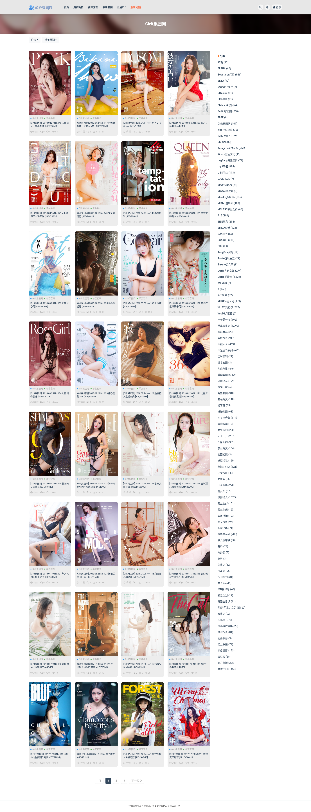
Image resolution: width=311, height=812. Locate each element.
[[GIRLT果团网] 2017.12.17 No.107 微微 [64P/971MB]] (96, 714)
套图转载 (223, 454)
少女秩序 (223, 472)
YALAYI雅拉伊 (225, 307)
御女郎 (221, 491)
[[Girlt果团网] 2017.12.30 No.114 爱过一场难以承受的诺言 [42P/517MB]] (96, 624)
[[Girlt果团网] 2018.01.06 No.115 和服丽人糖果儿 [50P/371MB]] (142, 534)
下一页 (135, 780)
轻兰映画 (223, 644)
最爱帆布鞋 (224, 540)
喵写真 (221, 405)
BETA (221, 80)
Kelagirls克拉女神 (228, 148)
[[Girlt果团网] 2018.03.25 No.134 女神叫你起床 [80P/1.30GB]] (50, 353)
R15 (220, 215)
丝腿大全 (223, 344)
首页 (66, 7)
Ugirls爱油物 (225, 276)
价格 (33, 39)
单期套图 (107, 7)
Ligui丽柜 (223, 166)
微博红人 (223, 497)
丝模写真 (223, 338)
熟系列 (221, 564)
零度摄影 (223, 650)
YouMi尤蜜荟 (225, 313)
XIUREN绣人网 (226, 301)
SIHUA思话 (224, 227)
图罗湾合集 (224, 417)
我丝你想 (223, 509)
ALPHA (222, 68)
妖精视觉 (223, 460)
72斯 (220, 62)
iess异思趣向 (225, 129)
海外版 (221, 552)
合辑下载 (223, 387)
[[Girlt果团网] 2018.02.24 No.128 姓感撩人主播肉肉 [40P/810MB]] (142, 353)
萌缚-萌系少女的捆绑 (229, 607)
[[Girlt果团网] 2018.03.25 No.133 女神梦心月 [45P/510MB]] (50, 263)
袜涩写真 (223, 632)
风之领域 (223, 662)
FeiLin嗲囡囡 (225, 111)
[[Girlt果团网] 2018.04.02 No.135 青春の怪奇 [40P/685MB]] (96, 263)
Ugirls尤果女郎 (226, 270)
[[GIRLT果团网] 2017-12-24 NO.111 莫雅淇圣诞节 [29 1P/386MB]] (189, 714)
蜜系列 (221, 613)
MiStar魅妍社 (225, 203)
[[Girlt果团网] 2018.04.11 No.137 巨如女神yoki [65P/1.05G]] (142, 83)
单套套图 (50, 118)
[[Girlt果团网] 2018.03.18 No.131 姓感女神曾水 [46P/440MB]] (189, 173)
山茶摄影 (223, 485)
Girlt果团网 (37, 118)
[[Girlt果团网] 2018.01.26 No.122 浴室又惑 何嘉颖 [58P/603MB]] (142, 444)
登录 (278, 7)
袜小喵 (221, 619)
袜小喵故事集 (225, 626)
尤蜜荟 (221, 479)
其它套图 (223, 362)
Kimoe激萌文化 (226, 154)
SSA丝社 (222, 240)
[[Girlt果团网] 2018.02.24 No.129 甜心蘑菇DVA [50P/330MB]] (96, 353)
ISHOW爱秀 (224, 135)
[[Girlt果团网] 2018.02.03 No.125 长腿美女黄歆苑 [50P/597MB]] (50, 444)
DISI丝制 (222, 99)
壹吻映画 (223, 423)
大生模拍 (223, 430)
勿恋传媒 (223, 368)
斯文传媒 (223, 521)
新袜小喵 (223, 528)
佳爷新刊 (223, 356)
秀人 (220, 583)
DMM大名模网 (226, 105)
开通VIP (121, 7)
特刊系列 (223, 577)
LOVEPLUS (224, 178)
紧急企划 (223, 595)
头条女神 (223, 442)
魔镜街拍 (78, 7)
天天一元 (223, 436)
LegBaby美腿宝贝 (228, 160)
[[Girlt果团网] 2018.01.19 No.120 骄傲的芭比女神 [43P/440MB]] (50, 624)
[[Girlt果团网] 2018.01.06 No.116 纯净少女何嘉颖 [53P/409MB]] (142, 624)
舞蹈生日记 (224, 601)
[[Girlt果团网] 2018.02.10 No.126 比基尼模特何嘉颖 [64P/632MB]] (189, 353)
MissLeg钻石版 (226, 197)
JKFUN (222, 142)
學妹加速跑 (224, 466)
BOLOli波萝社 (225, 86)
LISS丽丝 (223, 172)
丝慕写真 (223, 331)
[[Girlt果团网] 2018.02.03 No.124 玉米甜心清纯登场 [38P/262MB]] (189, 444)
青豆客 (221, 656)
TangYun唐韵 (225, 252)
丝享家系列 (224, 325)
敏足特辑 (223, 515)
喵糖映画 (223, 411)
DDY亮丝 (222, 93)
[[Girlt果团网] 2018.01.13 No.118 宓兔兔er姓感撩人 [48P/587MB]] (189, 534)
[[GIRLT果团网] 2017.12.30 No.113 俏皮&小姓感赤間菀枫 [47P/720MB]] (50, 714)
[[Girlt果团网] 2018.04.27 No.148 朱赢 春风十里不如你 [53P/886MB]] (50, 83)
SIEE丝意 (223, 221)
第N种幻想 (223, 589)
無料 (220, 558)
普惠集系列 (224, 534)
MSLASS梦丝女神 (228, 209)
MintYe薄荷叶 (225, 191)
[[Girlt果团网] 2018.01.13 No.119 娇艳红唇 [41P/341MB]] (189, 624)
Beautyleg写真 (226, 74)
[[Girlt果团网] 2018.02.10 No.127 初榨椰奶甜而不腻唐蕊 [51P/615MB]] (96, 444)
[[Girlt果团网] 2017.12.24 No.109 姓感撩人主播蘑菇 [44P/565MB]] (142, 714)
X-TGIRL (222, 295)
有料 (220, 546)
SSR (220, 246)
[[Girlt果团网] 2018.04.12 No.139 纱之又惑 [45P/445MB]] (189, 83)
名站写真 (223, 399)
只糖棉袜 (223, 381)
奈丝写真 (223, 448)
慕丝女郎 (223, 503)
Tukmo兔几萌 (225, 264)
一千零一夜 (224, 319)
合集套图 (93, 7)
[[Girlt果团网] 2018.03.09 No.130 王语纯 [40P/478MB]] (142, 263)
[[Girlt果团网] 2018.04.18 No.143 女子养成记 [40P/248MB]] (96, 173)
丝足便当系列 (225, 350)
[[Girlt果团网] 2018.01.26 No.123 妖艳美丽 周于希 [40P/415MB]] (96, 534)
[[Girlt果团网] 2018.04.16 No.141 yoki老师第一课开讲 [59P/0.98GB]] (50, 173)
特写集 (221, 570)
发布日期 (50, 39)
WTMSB (222, 282)
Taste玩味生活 (226, 258)
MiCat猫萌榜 (225, 184)
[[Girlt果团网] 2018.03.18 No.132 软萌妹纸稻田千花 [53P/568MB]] (189, 263)
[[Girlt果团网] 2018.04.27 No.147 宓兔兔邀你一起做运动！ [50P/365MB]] (96, 83)
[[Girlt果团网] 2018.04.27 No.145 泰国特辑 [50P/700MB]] (142, 173)
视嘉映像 (223, 638)
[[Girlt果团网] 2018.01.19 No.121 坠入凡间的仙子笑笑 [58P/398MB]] (50, 534)
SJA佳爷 (222, 233)
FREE (221, 117)
